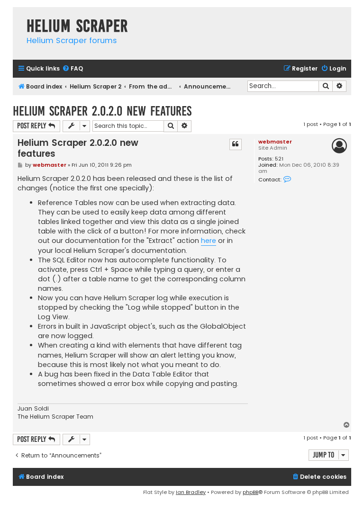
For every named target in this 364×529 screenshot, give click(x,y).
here (208, 240)
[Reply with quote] (235, 144)
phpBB (250, 492)
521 (279, 159)
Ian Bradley (191, 492)
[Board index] (17, 16)
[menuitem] (72, 69)
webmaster (275, 141)
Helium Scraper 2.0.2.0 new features (102, 111)
